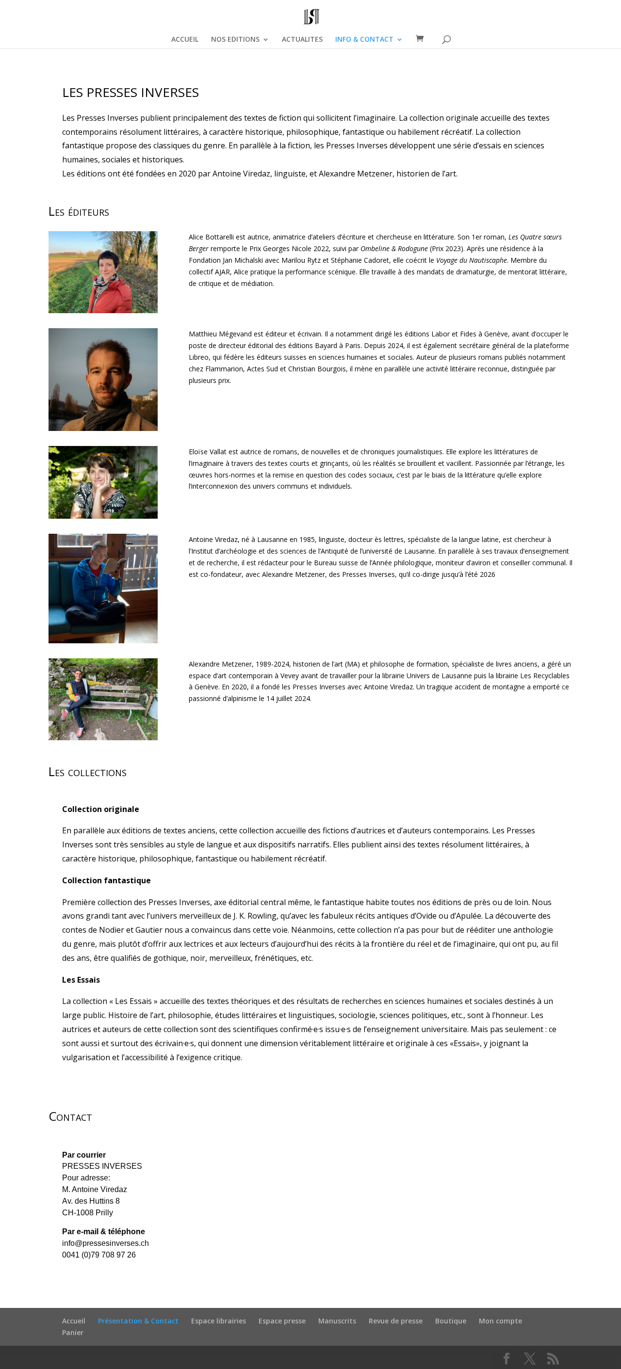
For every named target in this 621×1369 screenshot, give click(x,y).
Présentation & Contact (138, 1320)
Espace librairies (218, 1320)
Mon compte (500, 1320)
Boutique (450, 1320)
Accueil (73, 1320)
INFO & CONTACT (364, 40)
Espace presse (282, 1320)
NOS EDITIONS (235, 40)
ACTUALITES (302, 40)
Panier (72, 1332)
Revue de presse (396, 1320)
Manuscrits (337, 1320)
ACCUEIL (184, 40)
